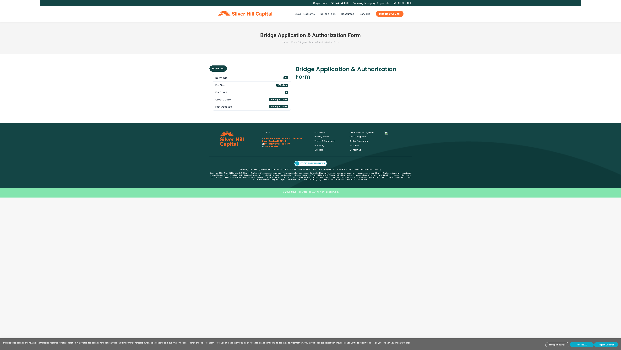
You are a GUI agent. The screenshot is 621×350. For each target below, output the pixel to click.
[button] (310, 163)
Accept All (582, 344)
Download (218, 68)
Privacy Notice (179, 342)
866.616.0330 (404, 3)
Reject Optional (606, 344)
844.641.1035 (342, 3)
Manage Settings (557, 344)
